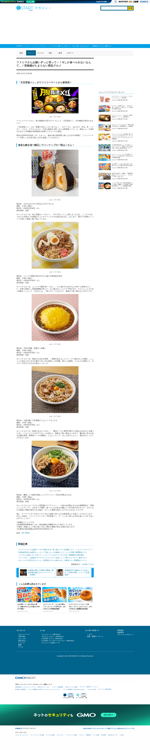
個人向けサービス (113, 735)
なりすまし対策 (92, 689)
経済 (60, 53)
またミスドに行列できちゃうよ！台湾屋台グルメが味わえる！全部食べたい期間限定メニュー (52, 560)
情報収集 (88, 735)
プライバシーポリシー (125, 634)
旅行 (50, 53)
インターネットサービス (21, 735)
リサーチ (81, 735)
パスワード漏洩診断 (57, 687)
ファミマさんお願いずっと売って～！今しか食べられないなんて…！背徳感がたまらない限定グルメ (80, 46)
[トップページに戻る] (25, 8)
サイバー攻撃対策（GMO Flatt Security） (74, 689)
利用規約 (120, 630)
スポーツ (70, 53)
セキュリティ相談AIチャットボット (89, 686)
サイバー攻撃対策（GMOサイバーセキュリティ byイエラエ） (44, 689)
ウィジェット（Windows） (51, 634)
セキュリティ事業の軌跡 (104, 689)
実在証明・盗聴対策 (20, 689)
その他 (122, 735)
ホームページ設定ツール (51, 643)
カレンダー (22, 638)
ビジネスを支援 (50, 735)
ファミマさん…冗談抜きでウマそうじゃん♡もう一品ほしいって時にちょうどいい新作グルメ (52, 558)
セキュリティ (60, 735)
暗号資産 (103, 735)
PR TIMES (26, 533)
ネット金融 (96, 735)
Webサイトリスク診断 (71, 687)
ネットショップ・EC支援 (37, 735)
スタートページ (24, 634)
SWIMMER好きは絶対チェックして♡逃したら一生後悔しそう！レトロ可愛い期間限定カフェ (52, 552)
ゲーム (20, 647)
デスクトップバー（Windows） (53, 636)
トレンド (36, 46)
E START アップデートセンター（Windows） (58, 641)
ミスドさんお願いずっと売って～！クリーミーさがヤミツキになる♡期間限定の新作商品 (51, 555)
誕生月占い (22, 641)
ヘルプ (89, 634)
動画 (20, 645)
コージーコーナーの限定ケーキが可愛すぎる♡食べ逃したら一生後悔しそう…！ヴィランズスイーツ (55, 550)
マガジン (43, 46)
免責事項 (120, 632)
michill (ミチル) (88, 564)
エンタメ (41, 53)
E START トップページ (23, 46)
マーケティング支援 (71, 735)
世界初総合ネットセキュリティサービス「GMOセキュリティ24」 (32, 687)
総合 (21, 53)
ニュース (21, 643)
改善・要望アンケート (95, 636)
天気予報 (21, 636)
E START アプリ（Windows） (53, 638)
